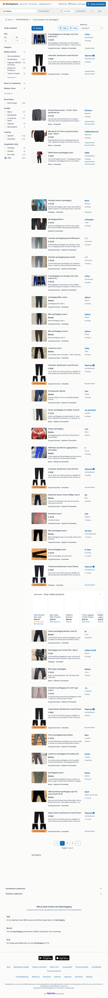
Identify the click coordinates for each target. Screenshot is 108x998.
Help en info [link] (23, 4)
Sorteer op (83, 24)
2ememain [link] (79, 977)
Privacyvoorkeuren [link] (54, 971)
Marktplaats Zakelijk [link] (21, 967)
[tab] (63, 28)
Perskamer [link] (47, 977)
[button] (72, 4)
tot (17, 37)
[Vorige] (57, 843)
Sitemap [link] (89, 977)
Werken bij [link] (36, 977)
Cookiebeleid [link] (96, 967)
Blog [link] (8, 967)
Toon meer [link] (10, 77)
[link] (10, 4)
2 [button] (67, 843)
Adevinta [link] (57, 977)
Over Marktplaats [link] (22, 977)
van (5, 37)
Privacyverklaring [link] (82, 967)
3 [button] (72, 843)
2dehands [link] (68, 977)
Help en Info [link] (54, 967)
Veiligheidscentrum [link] (45, 4)
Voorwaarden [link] (32, 4)
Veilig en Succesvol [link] (39, 967)
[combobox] (19, 11)
